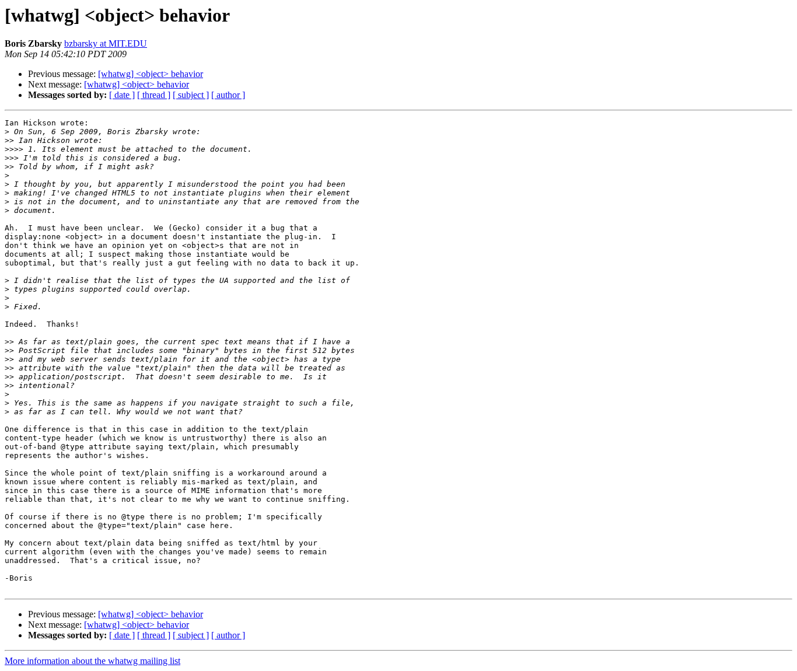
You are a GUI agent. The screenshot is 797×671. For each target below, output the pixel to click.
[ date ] (122, 95)
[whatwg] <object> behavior (150, 74)
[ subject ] (191, 95)
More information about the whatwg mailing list (92, 661)
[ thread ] (153, 95)
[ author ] (228, 95)
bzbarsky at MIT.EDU (105, 43)
